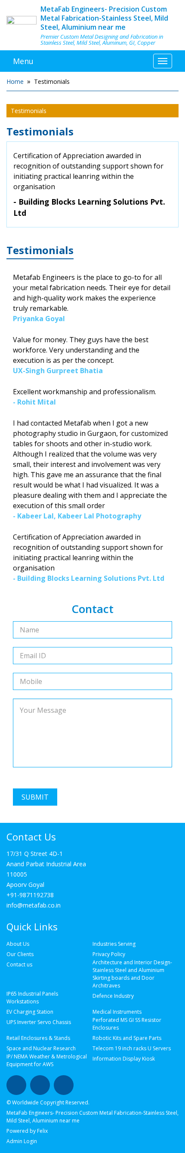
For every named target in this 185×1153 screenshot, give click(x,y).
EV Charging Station (29, 1011)
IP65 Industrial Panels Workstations (32, 997)
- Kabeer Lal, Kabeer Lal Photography (77, 516)
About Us (17, 944)
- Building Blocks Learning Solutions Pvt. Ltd (89, 207)
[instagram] (64, 1085)
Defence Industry (113, 996)
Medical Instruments (117, 1011)
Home (15, 81)
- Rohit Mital (34, 402)
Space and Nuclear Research (41, 1048)
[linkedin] (40, 1085)
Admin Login (21, 1141)
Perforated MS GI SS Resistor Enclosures (126, 1023)
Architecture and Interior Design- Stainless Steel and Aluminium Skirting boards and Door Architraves (132, 974)
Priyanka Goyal (39, 318)
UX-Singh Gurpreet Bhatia (58, 370)
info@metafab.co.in (33, 905)
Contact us (19, 964)
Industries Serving (114, 944)
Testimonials (28, 111)
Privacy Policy (108, 954)
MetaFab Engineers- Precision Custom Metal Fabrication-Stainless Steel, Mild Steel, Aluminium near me (104, 18)
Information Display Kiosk (123, 1058)
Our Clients (20, 954)
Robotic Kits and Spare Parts (126, 1038)
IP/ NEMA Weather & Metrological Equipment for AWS (46, 1060)
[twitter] (16, 1085)
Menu (23, 61)
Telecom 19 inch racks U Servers (131, 1048)
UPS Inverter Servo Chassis (38, 1022)
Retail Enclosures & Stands (38, 1038)
